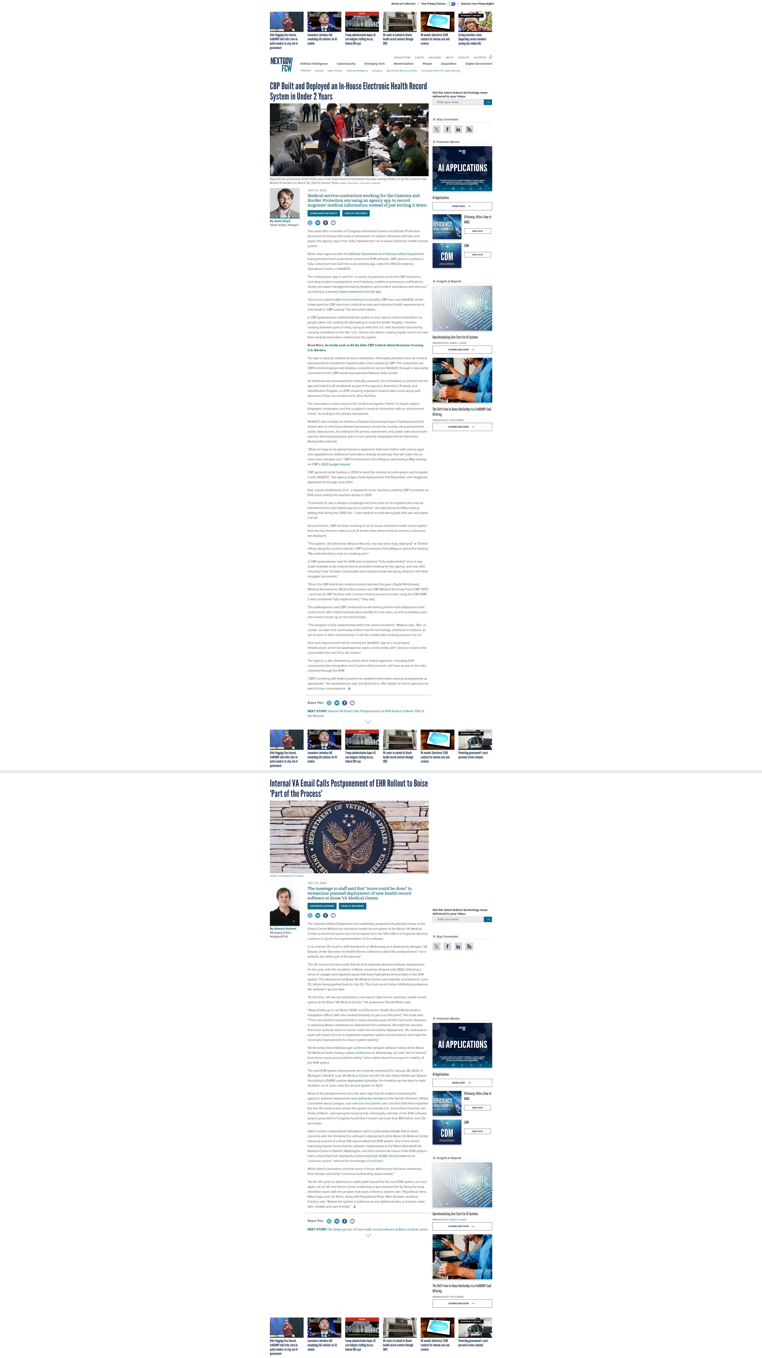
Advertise (480, 57)
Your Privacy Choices (433, 3)
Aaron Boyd (282, 221)
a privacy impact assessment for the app (353, 291)
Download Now (458, 349)
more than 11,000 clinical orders (386, 1156)
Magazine (435, 57)
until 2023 (397, 969)
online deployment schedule (357, 1080)
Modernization (404, 64)
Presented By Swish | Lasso (450, 343)
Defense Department (363, 254)
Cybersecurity (346, 64)
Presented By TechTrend (448, 420)
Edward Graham (285, 928)
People (427, 64)
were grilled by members (368, 1098)
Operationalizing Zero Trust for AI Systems (455, 337)
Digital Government (479, 64)
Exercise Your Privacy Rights (477, 3)
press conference (359, 1052)
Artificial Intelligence (314, 64)
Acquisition (448, 64)
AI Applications (441, 197)
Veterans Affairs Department (404, 254)
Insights (463, 57)
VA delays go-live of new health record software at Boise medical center (378, 1229)
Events (419, 57)
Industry (319, 70)
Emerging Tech (375, 64)
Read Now (459, 206)
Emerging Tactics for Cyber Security (440, 70)
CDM (466, 245)
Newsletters (402, 57)
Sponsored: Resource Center (402, 70)
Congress (377, 70)
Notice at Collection (403, 3)
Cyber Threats (335, 70)
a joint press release (386, 1131)
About (450, 57)
